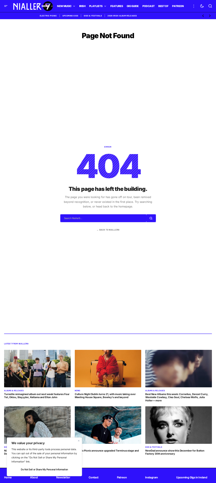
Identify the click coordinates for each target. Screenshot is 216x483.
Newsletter (63, 477)
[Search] (150, 218)
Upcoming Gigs (70, 16)
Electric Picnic (48, 16)
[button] (6, 6)
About (34, 477)
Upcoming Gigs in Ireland (191, 477)
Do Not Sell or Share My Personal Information (44, 469)
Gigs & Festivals (93, 16)
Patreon (122, 477)
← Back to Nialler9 (108, 229)
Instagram (151, 477)
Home (8, 477)
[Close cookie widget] (79, 441)
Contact (94, 477)
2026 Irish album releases (122, 16)
